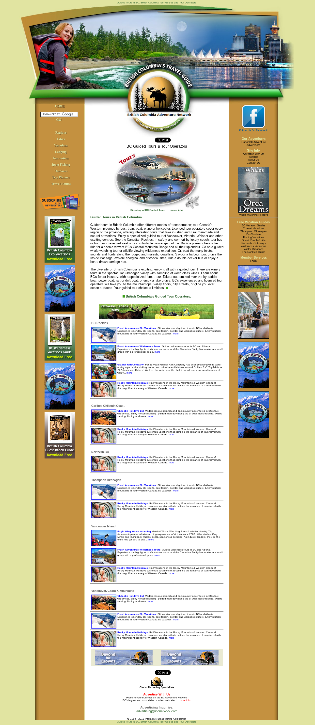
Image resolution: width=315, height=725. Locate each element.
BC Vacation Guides (254, 225)
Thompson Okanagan (253, 231)
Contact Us (253, 162)
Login (253, 260)
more (175, 333)
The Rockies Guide (253, 252)
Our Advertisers (254, 139)
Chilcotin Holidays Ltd (130, 411)
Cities (61, 139)
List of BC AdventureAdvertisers (253, 143)
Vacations (61, 145)
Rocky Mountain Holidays (132, 382)
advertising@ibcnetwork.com (156, 711)
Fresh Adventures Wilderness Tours (138, 346)
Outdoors (60, 171)
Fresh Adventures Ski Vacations (136, 328)
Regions (60, 132)
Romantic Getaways (253, 243)
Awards (253, 156)
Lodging (61, 152)
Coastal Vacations (253, 228)
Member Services (253, 257)
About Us (253, 159)
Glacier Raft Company (130, 364)
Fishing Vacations (253, 237)
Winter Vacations (254, 249)
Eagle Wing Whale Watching (134, 531)
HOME (60, 106)
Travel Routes (61, 184)
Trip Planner (61, 177)
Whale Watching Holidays (253, 214)
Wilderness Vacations (253, 246)
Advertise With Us (253, 153)
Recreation (60, 158)
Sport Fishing (60, 164)
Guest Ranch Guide (254, 240)
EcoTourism (253, 234)
